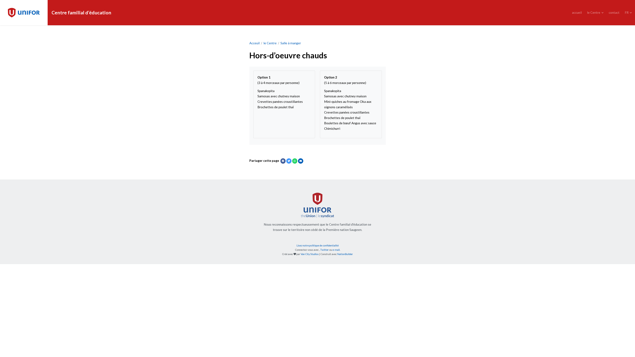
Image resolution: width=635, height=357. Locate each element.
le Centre (594, 12)
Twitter (324, 249)
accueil (577, 12)
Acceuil (254, 43)
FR (627, 12)
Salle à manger (290, 43)
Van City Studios (310, 254)
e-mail (336, 249)
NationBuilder (345, 254)
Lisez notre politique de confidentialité (317, 245)
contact (614, 12)
